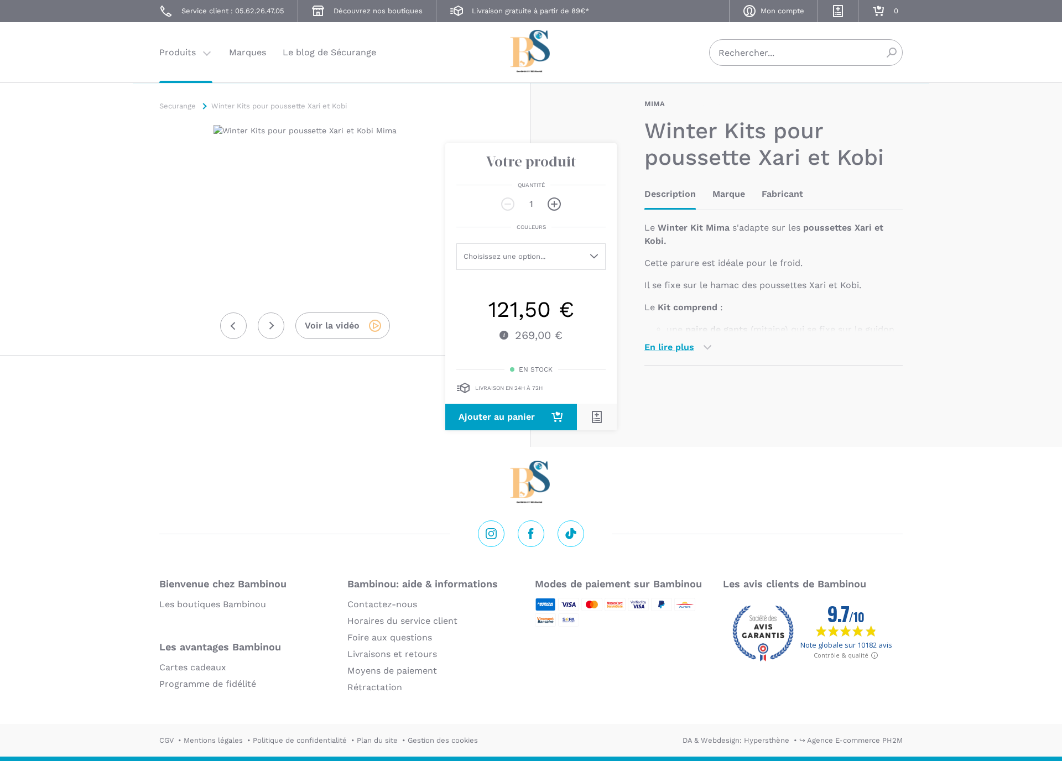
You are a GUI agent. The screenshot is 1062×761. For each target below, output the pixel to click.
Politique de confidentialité (300, 740)
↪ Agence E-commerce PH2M (851, 740)
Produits (177, 52)
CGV (166, 740)
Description (670, 194)
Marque (728, 194)
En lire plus (669, 347)
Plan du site (377, 740)
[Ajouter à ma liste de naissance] (597, 417)
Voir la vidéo (332, 325)
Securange (531, 51)
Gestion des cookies (443, 740)
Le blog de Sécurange (329, 52)
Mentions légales (213, 740)
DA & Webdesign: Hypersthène (736, 740)
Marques (247, 52)
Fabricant (782, 194)
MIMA (654, 104)
